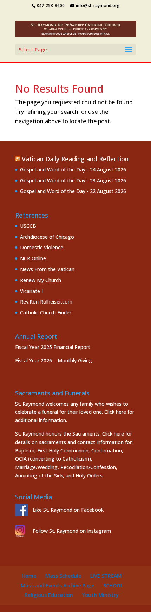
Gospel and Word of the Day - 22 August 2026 (73, 191)
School (113, 585)
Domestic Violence (41, 247)
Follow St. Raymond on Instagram (72, 530)
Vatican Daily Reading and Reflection (75, 159)
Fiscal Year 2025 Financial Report (52, 347)
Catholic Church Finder (45, 312)
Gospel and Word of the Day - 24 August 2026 (73, 169)
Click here (115, 411)
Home (29, 576)
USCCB (28, 226)
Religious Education (49, 595)
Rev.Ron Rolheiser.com (46, 301)
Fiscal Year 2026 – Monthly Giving (53, 360)
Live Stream (106, 576)
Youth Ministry (100, 595)
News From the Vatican (47, 269)
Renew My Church (40, 280)
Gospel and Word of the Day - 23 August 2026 (73, 180)
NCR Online (33, 258)
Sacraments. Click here (98, 433)
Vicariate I (31, 291)
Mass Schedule (63, 576)
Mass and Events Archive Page (57, 585)
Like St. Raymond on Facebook (68, 509)
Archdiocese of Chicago (47, 236)
